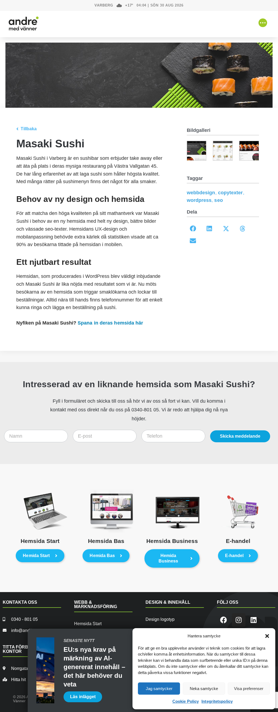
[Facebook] (223, 620)
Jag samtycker (159, 688)
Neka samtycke (204, 688)
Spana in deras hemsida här (110, 323)
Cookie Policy (185, 701)
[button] (267, 636)
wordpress (199, 200)
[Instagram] (238, 620)
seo (218, 200)
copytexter (230, 192)
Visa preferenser (248, 688)
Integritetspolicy (217, 701)
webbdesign (201, 192)
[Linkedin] (253, 620)
